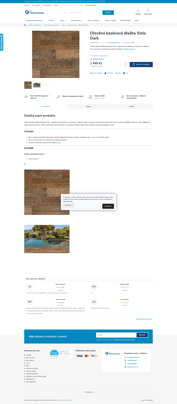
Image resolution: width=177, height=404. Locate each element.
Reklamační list (30, 379)
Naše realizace (47, 5)
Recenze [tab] (88, 106)
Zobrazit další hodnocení (144, 319)
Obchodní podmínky (32, 374)
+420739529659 (132, 360)
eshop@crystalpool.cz (133, 357)
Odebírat (142, 335)
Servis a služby (36, 5)
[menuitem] (35, 20)
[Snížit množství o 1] (125, 66)
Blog (27, 366)
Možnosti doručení (98, 59)
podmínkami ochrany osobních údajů (124, 339)
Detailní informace (129, 49)
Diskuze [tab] (131, 106)
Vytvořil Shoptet (148, 400)
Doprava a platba (31, 371)
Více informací (67, 201)
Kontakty (26, 5)
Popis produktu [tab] (46, 106)
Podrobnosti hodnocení (114, 42)
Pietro (59, 143)
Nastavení (68, 205)
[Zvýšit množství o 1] (125, 63)
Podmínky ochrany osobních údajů (36, 376)
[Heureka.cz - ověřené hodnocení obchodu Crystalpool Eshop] (61, 353)
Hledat (108, 13)
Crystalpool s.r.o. (89, 392)
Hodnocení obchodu (32, 368)
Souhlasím (108, 206)
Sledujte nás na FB (132, 367)
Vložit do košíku (143, 65)
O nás (55, 5)
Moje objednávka (31, 382)
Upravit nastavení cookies (65, 400)
